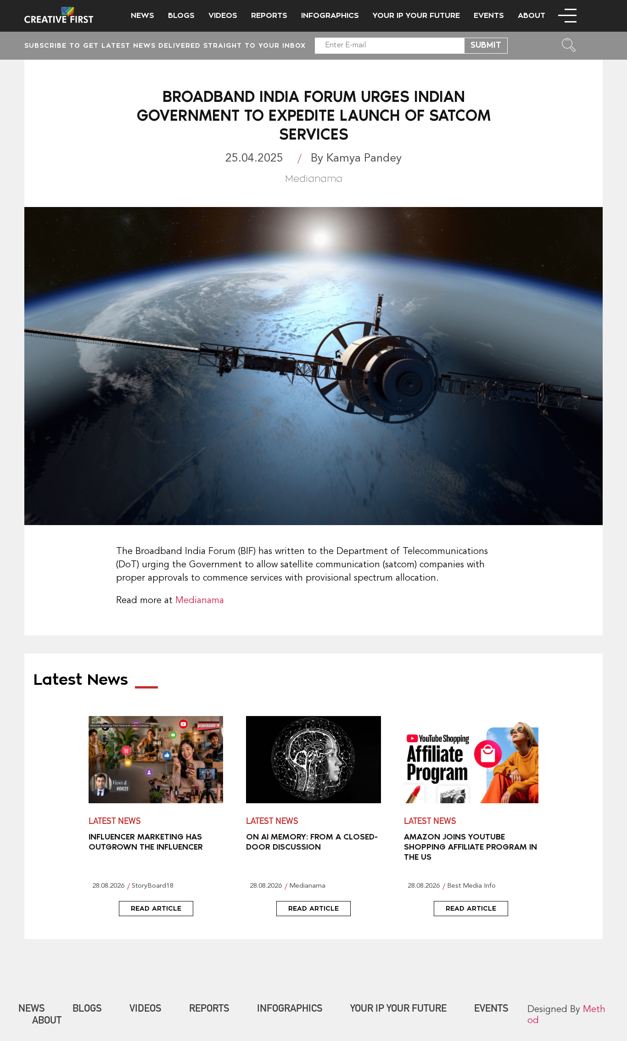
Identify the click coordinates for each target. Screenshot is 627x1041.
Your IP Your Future (416, 15)
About (531, 15)
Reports (269, 15)
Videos (222, 15)
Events (489, 15)
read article (156, 908)
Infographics (330, 15)
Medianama (199, 600)
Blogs (181, 15)
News (142, 15)
